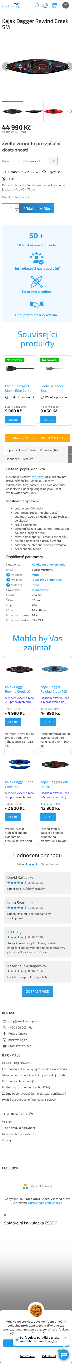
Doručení (14, 172)
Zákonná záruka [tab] (26, 450)
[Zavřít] (65, 1337)
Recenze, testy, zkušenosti (19, 1134)
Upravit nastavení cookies (45, 1203)
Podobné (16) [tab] (49, 450)
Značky (6, 1140)
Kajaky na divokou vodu (48, 564)
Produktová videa (19, 1046)
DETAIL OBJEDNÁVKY (17, 1063)
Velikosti (7, 1122)
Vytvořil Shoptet (41, 1186)
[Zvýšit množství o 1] (17, 206)
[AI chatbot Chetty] (63, 1354)
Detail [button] (13, 722)
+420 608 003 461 (20, 1027)
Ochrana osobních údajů (18, 1081)
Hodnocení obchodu (37, 855)
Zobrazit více (37, 991)
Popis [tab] (9, 450)
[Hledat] (37, 5)
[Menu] (65, 5)
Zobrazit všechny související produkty (37, 438)
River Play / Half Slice (47, 580)
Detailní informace (14, 197)
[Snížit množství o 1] (17, 210)
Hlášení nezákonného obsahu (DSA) (26, 1087)
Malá (35, 575)
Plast (35, 585)
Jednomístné (40, 590)
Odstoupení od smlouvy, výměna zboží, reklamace (35, 1069)
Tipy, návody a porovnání (18, 1128)
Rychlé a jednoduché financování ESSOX (29, 1099)
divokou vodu (41, 185)
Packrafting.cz (17, 1033)
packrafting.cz (17, 1040)
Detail (13, 419)
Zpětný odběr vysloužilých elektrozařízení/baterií (34, 1093)
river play (38, 477)
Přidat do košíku (36, 208)
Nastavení (27, 1356)
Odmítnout (49, 1356)
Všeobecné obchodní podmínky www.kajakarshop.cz (37, 1075)
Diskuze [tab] (28, 459)
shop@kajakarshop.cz (22, 1021)
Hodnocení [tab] (13, 459)
